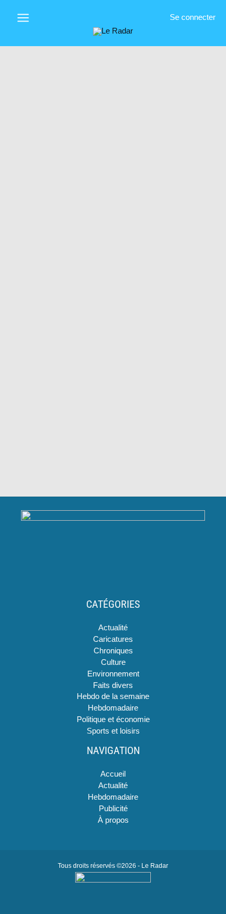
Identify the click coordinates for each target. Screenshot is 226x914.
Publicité (113, 808)
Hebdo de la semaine (113, 696)
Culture (113, 662)
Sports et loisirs (113, 731)
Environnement (113, 674)
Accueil (113, 774)
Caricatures (113, 639)
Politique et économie (113, 719)
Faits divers (113, 685)
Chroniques (113, 651)
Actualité (113, 627)
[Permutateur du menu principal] (23, 17)
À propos (113, 820)
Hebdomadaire (113, 708)
